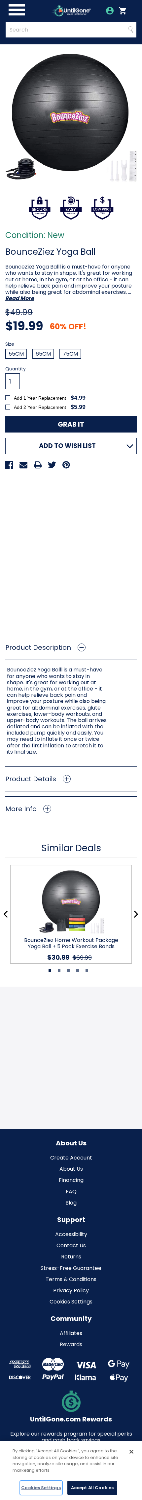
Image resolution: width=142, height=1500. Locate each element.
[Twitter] (52, 465)
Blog (71, 1203)
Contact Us (71, 1245)
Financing (71, 1180)
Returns (71, 1256)
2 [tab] (59, 970)
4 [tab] (77, 970)
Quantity (15, 369)
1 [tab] (50, 970)
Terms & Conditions (71, 1279)
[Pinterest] (66, 465)
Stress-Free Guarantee (71, 1268)
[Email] (23, 465)
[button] (71, 647)
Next (136, 914)
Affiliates (71, 1333)
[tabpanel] (68, 914)
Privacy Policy (71, 1290)
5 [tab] (87, 970)
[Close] (131, 1451)
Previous (6, 914)
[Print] (38, 465)
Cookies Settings (71, 1302)
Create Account (71, 1157)
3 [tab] (68, 970)
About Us (71, 1169)
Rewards (71, 1344)
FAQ (71, 1191)
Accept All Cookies (92, 1488)
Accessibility (71, 1234)
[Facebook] (9, 465)
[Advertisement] (71, 550)
